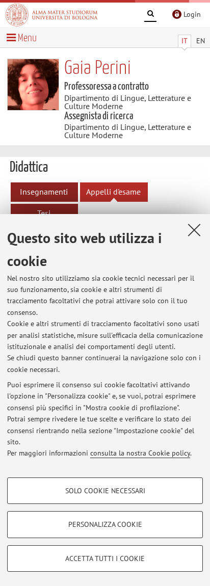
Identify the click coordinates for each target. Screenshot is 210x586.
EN (200, 40)
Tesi (43, 213)
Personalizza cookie (105, 524)
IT (184, 40)
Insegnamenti (44, 192)
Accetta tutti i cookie (105, 558)
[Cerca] (150, 15)
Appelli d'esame (113, 192)
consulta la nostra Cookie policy (140, 453)
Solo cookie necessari (105, 490)
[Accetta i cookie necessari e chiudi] (194, 230)
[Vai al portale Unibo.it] (51, 15)
